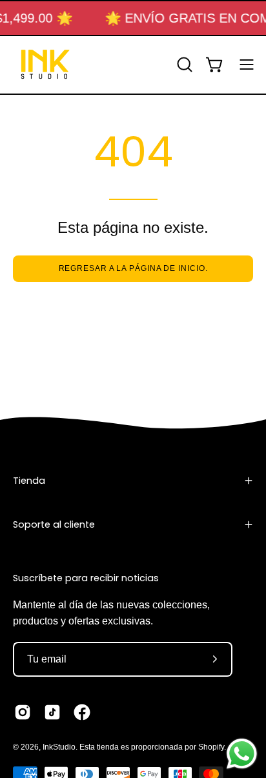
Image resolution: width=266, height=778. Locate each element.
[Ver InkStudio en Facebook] (82, 712)
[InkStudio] (45, 65)
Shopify (211, 747)
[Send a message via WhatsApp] (242, 754)
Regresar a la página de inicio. (133, 268)
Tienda (29, 480)
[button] (183, 64)
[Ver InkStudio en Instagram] (22, 712)
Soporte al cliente (54, 524)
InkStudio (59, 747)
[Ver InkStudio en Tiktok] (52, 712)
